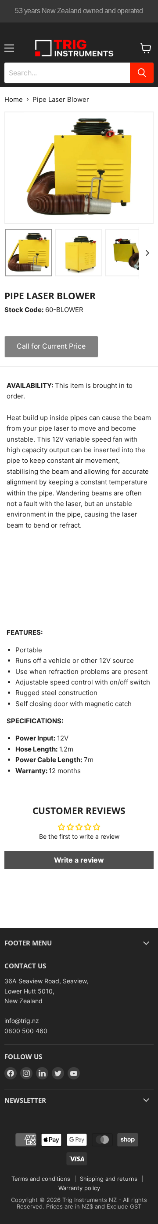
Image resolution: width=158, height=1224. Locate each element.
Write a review (79, 860)
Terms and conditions (40, 1178)
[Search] (142, 73)
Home (13, 99)
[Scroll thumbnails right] (146, 253)
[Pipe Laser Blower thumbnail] (28, 252)
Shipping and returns (108, 1178)
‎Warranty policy (79, 1187)
